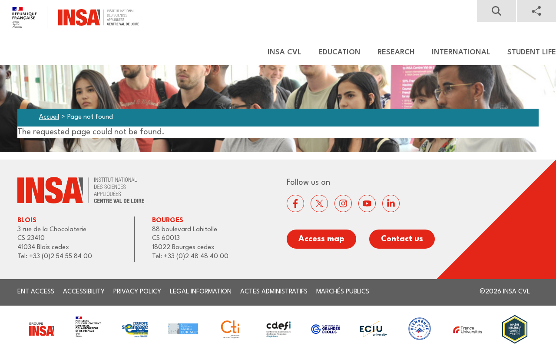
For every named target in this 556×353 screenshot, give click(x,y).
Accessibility (84, 292)
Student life (531, 52)
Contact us (402, 239)
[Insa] (69, 17)
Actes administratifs (274, 292)
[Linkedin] (391, 203)
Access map (321, 239)
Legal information (201, 292)
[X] (319, 203)
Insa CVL (284, 52)
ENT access (35, 292)
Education (339, 52)
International (461, 52)
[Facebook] (295, 203)
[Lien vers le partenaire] (41, 329)
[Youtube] (367, 203)
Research (396, 52)
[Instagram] (343, 203)
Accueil (49, 117)
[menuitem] (280, 53)
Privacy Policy (137, 292)
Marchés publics (342, 292)
